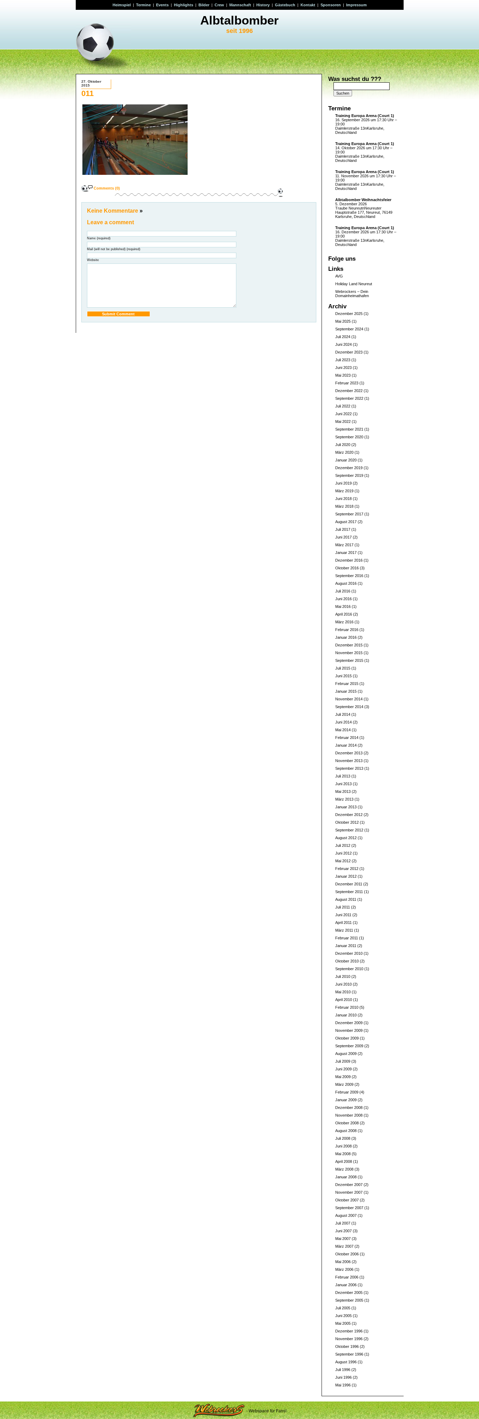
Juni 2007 (343, 1231)
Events (162, 5)
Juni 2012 (343, 853)
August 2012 (346, 838)
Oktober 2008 (347, 1123)
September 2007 (349, 1208)
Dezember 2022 (349, 391)
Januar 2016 (346, 637)
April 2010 (343, 1000)
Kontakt (308, 5)
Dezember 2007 (349, 1184)
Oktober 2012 (347, 822)
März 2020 (344, 452)
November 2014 (349, 699)
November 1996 (349, 1339)
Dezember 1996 (349, 1331)
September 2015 (349, 660)
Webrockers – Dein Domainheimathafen (352, 293)
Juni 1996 (343, 1377)
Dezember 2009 (349, 1023)
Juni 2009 (343, 1069)
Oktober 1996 (347, 1346)
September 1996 (349, 1354)
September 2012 (349, 830)
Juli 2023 (342, 360)
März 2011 (344, 930)
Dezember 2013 (349, 753)
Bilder (203, 5)
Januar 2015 (346, 691)
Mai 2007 (343, 1238)
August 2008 (346, 1131)
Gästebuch (285, 5)
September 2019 (349, 475)
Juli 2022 (342, 406)
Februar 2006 (346, 1277)
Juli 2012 (342, 845)
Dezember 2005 (349, 1292)
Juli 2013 (342, 776)
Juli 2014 (342, 714)
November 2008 (349, 1115)
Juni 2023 (343, 367)
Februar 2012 (346, 868)
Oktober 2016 (347, 568)
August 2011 (345, 899)
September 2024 (349, 329)
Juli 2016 (342, 591)
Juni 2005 (343, 1316)
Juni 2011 (343, 915)
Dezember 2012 (349, 815)
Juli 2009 (342, 1061)
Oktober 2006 (347, 1254)
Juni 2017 (343, 537)
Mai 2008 (343, 1154)
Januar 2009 (346, 1100)
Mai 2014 (343, 730)
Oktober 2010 (347, 961)
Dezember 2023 (349, 352)
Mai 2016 (343, 606)
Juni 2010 (343, 984)
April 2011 (343, 922)
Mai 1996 (343, 1385)
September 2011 (349, 892)
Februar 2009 (346, 1092)
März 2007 (344, 1246)
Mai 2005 (343, 1323)
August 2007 (346, 1215)
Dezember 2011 (348, 884)
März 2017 (344, 545)
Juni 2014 (343, 722)
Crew (219, 5)
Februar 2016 (346, 630)
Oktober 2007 (347, 1200)
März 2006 (344, 1269)
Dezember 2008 (349, 1107)
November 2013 (349, 761)
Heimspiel (122, 5)
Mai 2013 (343, 791)
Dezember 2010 (349, 953)
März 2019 (344, 491)
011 (87, 93)
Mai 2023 (343, 375)
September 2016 (349, 576)
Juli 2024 (342, 337)
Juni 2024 (343, 344)
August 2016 (346, 583)
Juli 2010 (342, 976)
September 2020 (349, 437)
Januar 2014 (346, 745)
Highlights (183, 5)
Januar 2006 (346, 1285)
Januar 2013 (346, 807)
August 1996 (346, 1362)
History (263, 5)
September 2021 (349, 429)
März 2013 (344, 799)
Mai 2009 (343, 1077)
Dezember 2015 (349, 645)
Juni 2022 (343, 414)
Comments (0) (107, 188)
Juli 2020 (342, 445)
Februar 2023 (346, 383)
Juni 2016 (343, 599)
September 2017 (349, 514)
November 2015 (349, 653)
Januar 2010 (346, 1015)
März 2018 (344, 506)
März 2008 (344, 1169)
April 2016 (343, 614)
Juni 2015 (343, 676)
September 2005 (349, 1300)
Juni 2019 (343, 483)
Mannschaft (240, 5)
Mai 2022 (343, 421)
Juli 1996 (342, 1369)
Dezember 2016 (349, 560)
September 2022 (349, 398)
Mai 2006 (343, 1262)
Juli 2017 (342, 529)
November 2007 (349, 1192)
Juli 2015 (342, 668)
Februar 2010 (346, 1007)
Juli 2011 (342, 907)
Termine (143, 5)
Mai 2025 (343, 321)
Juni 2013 (343, 784)
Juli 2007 (342, 1223)
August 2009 (346, 1053)
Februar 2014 (346, 737)
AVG (339, 276)
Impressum (356, 5)
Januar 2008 (346, 1177)
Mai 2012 (343, 861)
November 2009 (349, 1030)
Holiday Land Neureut (353, 284)
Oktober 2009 (347, 1038)
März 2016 (344, 622)
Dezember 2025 (349, 313)
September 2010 (349, 969)
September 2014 (349, 707)
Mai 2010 (343, 992)
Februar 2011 (346, 938)
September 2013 (349, 768)
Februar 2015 (346, 683)
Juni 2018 (343, 498)
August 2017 (346, 522)
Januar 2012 (346, 876)
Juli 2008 (342, 1138)
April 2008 (343, 1161)
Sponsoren (331, 5)
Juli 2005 (342, 1308)
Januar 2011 (345, 946)
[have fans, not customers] (219, 1410)
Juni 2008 (343, 1146)
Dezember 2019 (349, 468)
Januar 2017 (346, 552)
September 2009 (349, 1046)
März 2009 (344, 1084)
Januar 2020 (346, 460)
